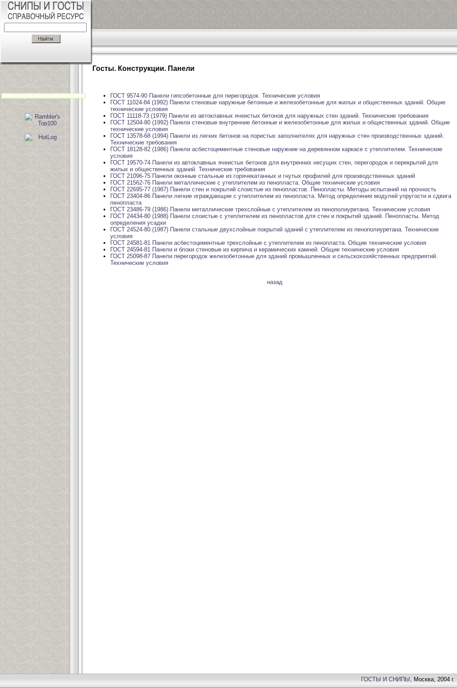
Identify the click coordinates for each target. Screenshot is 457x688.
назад (275, 282)
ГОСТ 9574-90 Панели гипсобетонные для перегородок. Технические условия (215, 95)
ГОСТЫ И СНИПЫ (385, 679)
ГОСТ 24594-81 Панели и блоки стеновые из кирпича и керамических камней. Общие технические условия (254, 249)
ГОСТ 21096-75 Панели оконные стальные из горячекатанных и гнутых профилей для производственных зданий (262, 176)
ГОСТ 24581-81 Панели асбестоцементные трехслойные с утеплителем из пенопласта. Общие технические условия (268, 242)
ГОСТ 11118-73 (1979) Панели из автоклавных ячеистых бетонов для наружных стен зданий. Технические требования (269, 115)
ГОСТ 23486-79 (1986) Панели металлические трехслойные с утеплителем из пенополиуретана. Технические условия (270, 209)
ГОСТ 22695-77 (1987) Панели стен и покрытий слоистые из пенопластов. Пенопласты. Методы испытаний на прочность (273, 189)
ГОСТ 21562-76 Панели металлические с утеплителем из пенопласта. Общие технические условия (245, 182)
